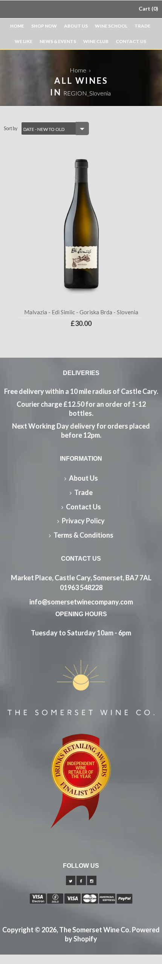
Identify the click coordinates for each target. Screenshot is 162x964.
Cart (147, 8)
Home (17, 26)
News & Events (58, 41)
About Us (76, 26)
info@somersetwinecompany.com (81, 602)
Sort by (10, 128)
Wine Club (96, 41)
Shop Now (44, 26)
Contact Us (131, 41)
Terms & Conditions (83, 535)
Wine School (111, 26)
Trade (142, 26)
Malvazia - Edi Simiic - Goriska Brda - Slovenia (81, 312)
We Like (23, 41)
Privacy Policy (83, 521)
